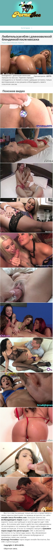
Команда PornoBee (10, 539)
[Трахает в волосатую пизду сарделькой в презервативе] (26, 285)
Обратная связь (10, 548)
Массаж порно (17, 42)
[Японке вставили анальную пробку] (26, 110)
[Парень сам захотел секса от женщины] (26, 494)
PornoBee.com (20, 517)
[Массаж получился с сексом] (26, 145)
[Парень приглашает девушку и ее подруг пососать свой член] (26, 320)
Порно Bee (6, 42)
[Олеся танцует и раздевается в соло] (26, 424)
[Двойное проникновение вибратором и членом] (26, 354)
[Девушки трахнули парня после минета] (26, 250)
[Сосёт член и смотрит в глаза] (26, 459)
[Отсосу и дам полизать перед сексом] (26, 389)
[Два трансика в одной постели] (26, 180)
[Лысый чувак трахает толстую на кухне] (26, 215)
